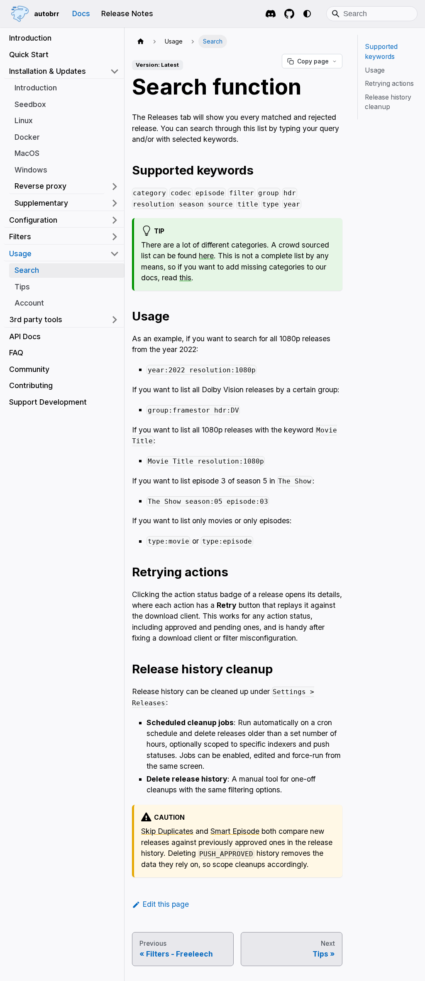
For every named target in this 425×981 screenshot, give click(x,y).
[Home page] (140, 41)
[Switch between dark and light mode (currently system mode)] (307, 13)
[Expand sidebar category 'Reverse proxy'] (115, 186)
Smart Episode (234, 831)
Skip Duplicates (167, 831)
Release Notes (127, 13)
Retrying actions (389, 83)
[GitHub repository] (289, 14)
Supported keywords (381, 52)
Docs (81, 13)
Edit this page (165, 904)
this (185, 277)
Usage (375, 70)
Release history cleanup (388, 102)
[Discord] (269, 14)
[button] (64, 71)
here (206, 255)
